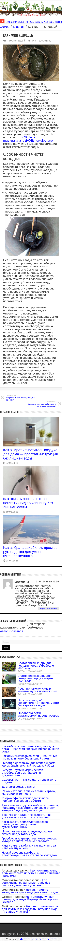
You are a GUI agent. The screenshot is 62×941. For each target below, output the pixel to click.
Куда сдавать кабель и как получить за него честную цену (29, 847)
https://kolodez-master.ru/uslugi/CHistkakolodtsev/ (28, 139)
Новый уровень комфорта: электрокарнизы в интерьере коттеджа (29, 854)
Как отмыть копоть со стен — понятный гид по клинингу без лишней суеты (28, 503)
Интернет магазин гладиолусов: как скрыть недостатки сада (27, 833)
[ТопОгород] (31, 8)
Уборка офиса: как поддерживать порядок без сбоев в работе (25, 799)
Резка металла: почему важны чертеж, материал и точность (29, 792)
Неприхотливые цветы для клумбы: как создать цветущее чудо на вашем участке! (30, 909)
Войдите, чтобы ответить (48, 609)
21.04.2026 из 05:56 (47, 581)
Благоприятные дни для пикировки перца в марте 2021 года (35, 678)
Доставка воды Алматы (18, 786)
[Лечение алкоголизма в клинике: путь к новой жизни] (9, 692)
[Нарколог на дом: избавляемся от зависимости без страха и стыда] (9, 704)
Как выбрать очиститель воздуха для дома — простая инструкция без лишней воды (30, 454)
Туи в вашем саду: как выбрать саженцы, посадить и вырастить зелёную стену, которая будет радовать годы (30, 807)
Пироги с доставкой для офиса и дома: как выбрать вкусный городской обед (29, 764)
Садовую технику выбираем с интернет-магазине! (42, 404)
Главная (19, 26)
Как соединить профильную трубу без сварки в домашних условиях (26, 882)
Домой (5, 26)
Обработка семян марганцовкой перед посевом (38, 714)
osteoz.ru (24, 939)
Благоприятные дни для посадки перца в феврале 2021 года (36, 665)
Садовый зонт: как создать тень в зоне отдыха (29, 781)
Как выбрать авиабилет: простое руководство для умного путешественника (30, 552)
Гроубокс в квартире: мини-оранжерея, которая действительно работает (29, 840)
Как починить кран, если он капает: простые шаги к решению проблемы (31, 873)
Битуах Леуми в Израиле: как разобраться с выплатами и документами (22, 772)
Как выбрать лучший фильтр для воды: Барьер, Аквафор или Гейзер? (30, 899)
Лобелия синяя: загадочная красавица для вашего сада (30, 891)
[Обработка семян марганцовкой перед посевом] (9, 716)
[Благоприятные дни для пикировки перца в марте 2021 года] (9, 679)
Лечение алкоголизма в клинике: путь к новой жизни (37, 690)
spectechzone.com (43, 939)
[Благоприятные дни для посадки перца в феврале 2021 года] (9, 666)
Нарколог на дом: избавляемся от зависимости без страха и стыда (38, 702)
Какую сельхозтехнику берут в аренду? (20, 397)
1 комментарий (16, 40)
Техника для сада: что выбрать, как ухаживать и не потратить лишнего (26, 816)
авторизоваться (11, 631)
